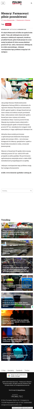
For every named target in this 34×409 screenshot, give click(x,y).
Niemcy (8, 24)
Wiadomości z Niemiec (23, 20)
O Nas (3, 370)
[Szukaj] (31, 3)
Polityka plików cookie (27, 407)
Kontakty (11, 370)
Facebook (19, 370)
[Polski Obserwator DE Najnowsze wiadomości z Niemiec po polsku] (17, 3)
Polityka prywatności (16, 407)
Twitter (27, 370)
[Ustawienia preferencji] (32, 306)
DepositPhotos (21, 390)
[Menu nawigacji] (3, 3)
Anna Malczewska (9, 20)
